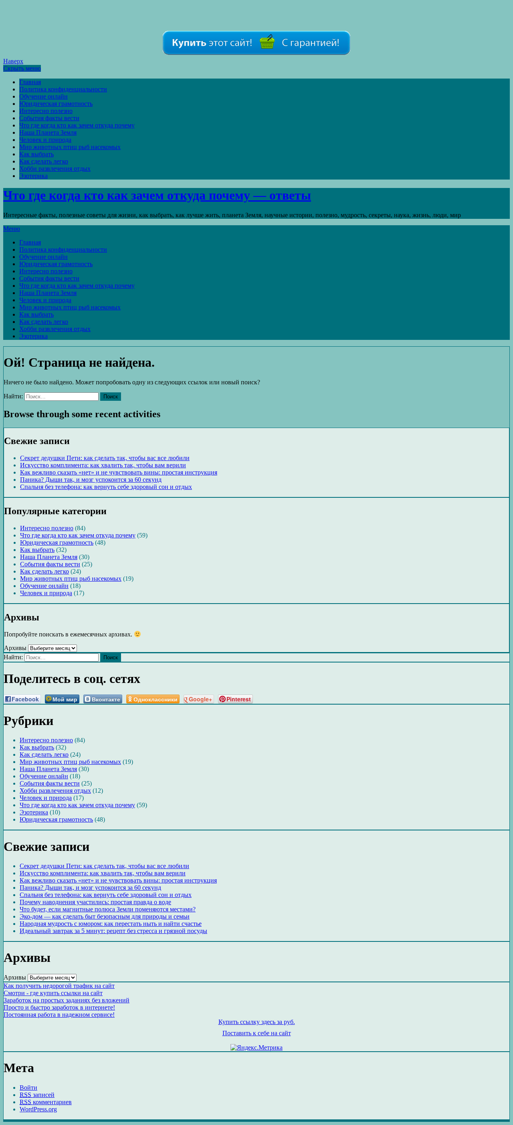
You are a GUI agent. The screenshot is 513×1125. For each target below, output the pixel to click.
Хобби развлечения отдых (55, 168)
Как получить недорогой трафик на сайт (59, 985)
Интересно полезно (46, 110)
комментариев (46, 1102)
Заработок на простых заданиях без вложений (66, 1000)
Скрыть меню (22, 68)
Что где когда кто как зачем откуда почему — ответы (157, 195)
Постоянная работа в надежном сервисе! (59, 1014)
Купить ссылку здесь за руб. (256, 1021)
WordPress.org (38, 1109)
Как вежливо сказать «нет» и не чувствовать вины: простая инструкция (118, 472)
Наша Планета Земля (48, 132)
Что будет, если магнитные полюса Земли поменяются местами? (108, 909)
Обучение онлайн (43, 96)
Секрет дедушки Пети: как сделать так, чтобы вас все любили (105, 457)
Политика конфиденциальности (63, 89)
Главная (30, 82)
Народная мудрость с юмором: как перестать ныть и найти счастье (111, 923)
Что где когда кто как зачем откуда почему (77, 125)
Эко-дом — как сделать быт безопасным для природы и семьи (105, 916)
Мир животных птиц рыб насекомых (70, 146)
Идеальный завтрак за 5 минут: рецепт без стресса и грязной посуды (113, 930)
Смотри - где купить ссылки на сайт (53, 993)
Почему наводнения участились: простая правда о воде (95, 902)
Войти (28, 1087)
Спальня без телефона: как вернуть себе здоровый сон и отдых (106, 486)
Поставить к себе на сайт (256, 1033)
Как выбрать (36, 154)
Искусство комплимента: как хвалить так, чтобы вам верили (103, 465)
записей (37, 1094)
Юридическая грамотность (56, 103)
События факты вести (49, 118)
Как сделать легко (43, 161)
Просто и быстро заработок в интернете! (59, 1007)
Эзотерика (33, 175)
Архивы (15, 647)
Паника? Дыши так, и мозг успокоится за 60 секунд (91, 479)
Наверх (13, 61)
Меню (11, 228)
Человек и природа (45, 139)
